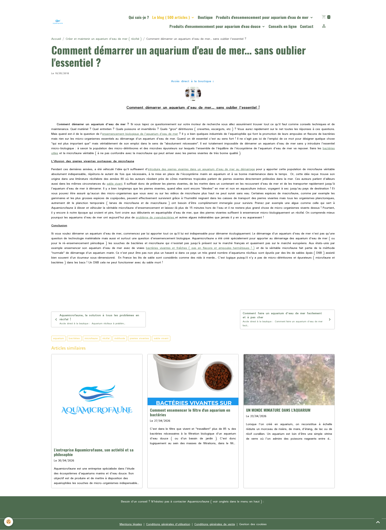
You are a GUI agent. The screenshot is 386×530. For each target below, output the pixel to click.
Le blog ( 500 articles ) (171, 17)
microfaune (91, 338)
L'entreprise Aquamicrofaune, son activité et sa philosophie (93, 452)
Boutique (205, 17)
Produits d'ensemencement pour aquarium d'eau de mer (263, 17)
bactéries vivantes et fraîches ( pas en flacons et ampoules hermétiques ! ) (200, 248)
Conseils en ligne (283, 26)
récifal (106, 338)
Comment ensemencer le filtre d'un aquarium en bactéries (190, 412)
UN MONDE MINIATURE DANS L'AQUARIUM (278, 410)
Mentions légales (131, 524)
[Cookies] (8, 521)
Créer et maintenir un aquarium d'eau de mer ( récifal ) (104, 39)
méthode (119, 338)
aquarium (58, 338)
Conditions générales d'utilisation (168, 524)
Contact (306, 26)
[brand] (57, 21)
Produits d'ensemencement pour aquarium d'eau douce (215, 26)
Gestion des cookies (253, 524)
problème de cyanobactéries (155, 217)
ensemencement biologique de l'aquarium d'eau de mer (140, 134)
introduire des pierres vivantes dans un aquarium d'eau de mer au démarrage (201, 169)
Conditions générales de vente (214, 524)
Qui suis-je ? (139, 17)
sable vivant (114, 183)
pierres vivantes (139, 338)
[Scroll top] (378, 522)
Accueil (56, 39)
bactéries (74, 338)
